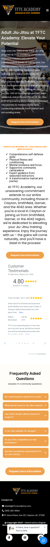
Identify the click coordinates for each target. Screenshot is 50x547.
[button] (47, 10)
